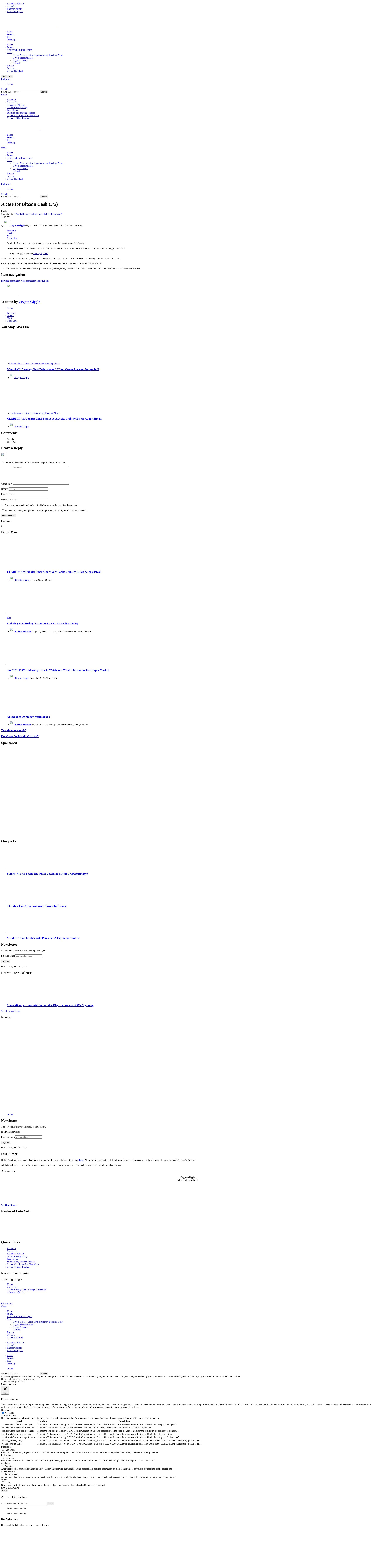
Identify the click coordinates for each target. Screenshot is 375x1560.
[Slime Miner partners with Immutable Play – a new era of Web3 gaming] (190, 989)
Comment (6, 483)
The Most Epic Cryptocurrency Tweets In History (36, 905)
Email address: (8, 956)
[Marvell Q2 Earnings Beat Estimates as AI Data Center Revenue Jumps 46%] (190, 347)
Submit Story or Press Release (21, 113)
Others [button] (4, 1479)
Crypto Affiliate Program (18, 118)
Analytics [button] (5, 1463)
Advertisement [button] (8, 1471)
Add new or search (10, 1503)
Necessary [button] (6, 1410)
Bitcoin (10, 65)
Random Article (14, 9)
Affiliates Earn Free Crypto (19, 50)
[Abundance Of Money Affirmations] (190, 697)
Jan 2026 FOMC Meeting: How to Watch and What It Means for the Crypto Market (58, 670)
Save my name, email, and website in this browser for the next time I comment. (41, 505)
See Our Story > (9, 1205)
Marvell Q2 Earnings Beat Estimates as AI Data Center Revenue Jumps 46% (53, 369)
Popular (10, 34)
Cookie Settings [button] (9, 1381)
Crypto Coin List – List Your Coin (23, 115)
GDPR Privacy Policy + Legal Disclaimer (26, 1289)
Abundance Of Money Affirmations (28, 716)
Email (4, 494)
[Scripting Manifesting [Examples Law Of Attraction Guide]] (190, 599)
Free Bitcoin (12, 110)
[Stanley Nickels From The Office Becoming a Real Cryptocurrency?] (190, 857)
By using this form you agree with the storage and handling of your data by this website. (46, 510)
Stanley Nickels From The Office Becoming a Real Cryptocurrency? (47, 873)
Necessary (9, 1413)
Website (4, 499)
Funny (10, 47)
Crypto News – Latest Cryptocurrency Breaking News (38, 55)
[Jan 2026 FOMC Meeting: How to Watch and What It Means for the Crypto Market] (190, 650)
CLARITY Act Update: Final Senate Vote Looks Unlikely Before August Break (54, 418)
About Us (11, 6)
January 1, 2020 (40, 253)
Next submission (28, 281)
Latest (10, 31)
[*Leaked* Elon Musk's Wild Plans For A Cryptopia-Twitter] (190, 922)
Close (3, 1306)
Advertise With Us (15, 3)
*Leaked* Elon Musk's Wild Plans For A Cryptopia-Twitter (43, 937)
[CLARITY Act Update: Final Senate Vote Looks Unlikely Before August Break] (190, 396)
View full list (42, 281)
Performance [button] (7, 1455)
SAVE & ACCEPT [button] (10, 1488)
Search (44, 92)
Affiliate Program (15, 11)
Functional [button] (6, 1447)
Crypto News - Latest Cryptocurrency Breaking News (34, 363)
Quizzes (11, 68)
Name (4, 489)
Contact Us (12, 102)
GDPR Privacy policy (17, 107)
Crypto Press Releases (23, 58)
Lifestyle (17, 63)
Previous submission (10, 281)
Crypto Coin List (15, 71)
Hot (9, 37)
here (81, 1160)
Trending (11, 39)
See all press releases (10, 1011)
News (9, 52)
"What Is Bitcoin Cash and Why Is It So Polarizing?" (38, 214)
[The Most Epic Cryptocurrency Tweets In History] (190, 890)
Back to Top (7, 1303)
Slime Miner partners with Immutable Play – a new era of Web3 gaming (50, 1005)
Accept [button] (21, 1381)
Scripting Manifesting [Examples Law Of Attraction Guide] (42, 623)
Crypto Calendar (20, 60)
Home (10, 44)
